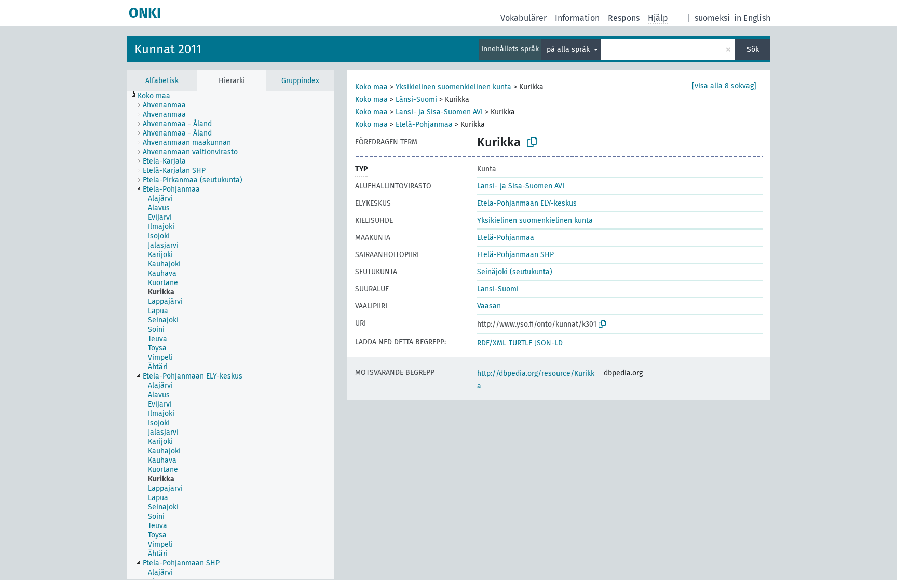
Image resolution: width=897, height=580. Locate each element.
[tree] (230, 335)
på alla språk (569, 49)
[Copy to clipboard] (532, 142)
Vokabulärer (523, 18)
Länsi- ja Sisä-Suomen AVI (439, 111)
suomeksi (712, 18)
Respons (624, 18)
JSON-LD (549, 343)
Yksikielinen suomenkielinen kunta (453, 87)
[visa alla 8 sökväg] (724, 86)
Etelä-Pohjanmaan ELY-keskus (527, 203)
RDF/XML (491, 343)
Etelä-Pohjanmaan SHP (515, 254)
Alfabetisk (162, 80)
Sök (753, 49)
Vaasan (489, 306)
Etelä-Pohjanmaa (424, 124)
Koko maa (371, 87)
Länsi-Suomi (416, 99)
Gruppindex (300, 80)
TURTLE (520, 343)
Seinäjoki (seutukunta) (514, 271)
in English (752, 18)
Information (577, 18)
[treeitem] (158, 96)
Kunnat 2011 (167, 49)
